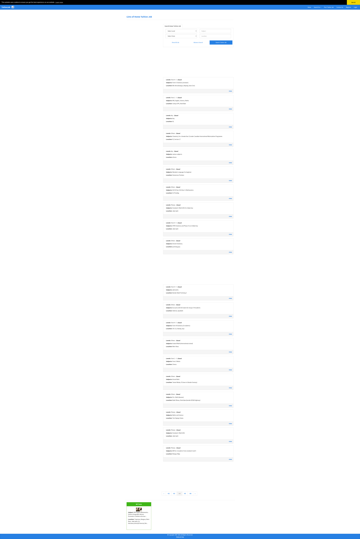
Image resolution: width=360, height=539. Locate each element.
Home (309, 7)
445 (185, 493)
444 (180, 493)
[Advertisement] (143, 50)
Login (355, 7)
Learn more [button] (59, 2)
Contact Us (339, 7)
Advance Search (198, 42)
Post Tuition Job (329, 7)
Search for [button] (317, 7)
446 (190, 493)
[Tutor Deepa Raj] (139, 509)
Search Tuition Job (221, 42)
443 (174, 493)
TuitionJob (6, 7)
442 (169, 493)
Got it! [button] (353, 2)
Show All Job (175, 42)
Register (348, 7)
